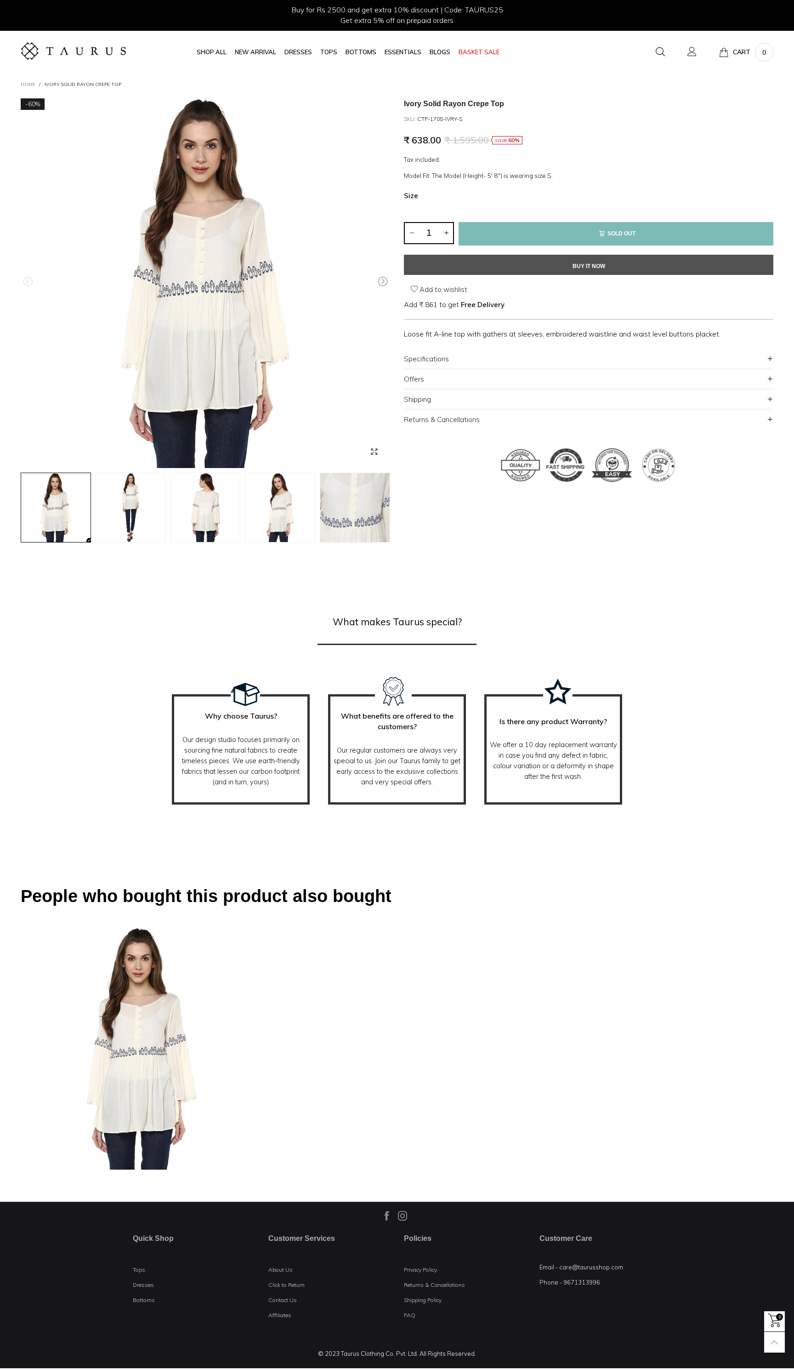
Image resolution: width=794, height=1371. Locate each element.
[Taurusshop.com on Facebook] (387, 1216)
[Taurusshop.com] (73, 51)
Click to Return (286, 1284)
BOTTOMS (361, 52)
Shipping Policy (423, 1300)
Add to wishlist (442, 289)
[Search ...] (660, 52)
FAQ (409, 1315)
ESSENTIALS (403, 52)
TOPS (328, 52)
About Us (280, 1269)
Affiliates (279, 1315)
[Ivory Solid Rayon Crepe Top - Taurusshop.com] (205, 283)
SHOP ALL (212, 52)
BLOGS (440, 52)
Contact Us (282, 1300)
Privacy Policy (420, 1269)
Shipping (417, 399)
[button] (28, 281)
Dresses (143, 1284)
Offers (414, 379)
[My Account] (692, 52)
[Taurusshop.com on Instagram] (402, 1216)
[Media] (374, 452)
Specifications (426, 358)
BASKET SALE (479, 52)
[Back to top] (774, 1342)
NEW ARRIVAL (255, 52)
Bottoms (144, 1300)
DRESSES (298, 52)
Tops (139, 1269)
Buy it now (589, 266)
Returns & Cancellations (442, 419)
